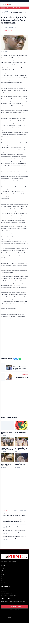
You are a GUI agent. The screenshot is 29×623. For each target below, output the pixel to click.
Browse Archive (14, 610)
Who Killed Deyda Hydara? (7, 593)
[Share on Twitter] (17, 359)
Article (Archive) (7, 12)
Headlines (3, 568)
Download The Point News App (8, 595)
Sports (2, 574)
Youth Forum (4, 582)
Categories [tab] (23, 510)
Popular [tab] (14, 510)
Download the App (15, 606)
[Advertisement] (14, 338)
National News (4, 570)
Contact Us (3, 591)
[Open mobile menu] (26, 4)
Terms (16, 620)
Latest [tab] (6, 510)
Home (2, 12)
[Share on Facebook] (14, 359)
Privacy (12, 620)
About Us (3, 589)
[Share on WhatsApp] (20, 359)
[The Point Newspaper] (20, 1)
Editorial (3, 572)
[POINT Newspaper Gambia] (17, 1)
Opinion (3, 578)
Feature (3, 580)
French (2, 576)
